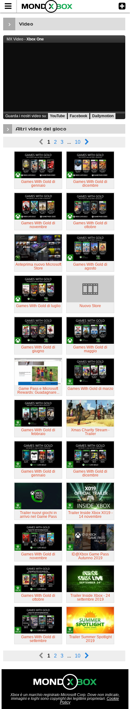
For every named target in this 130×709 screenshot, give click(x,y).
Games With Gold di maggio (90, 349)
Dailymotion (103, 116)
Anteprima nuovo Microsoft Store (38, 266)
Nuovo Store (90, 306)
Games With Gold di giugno (38, 349)
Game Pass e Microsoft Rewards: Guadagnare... (38, 390)
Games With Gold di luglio (38, 306)
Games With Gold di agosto (90, 266)
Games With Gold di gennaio (38, 183)
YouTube (57, 116)
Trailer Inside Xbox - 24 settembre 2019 (90, 597)
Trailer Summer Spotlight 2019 (90, 639)
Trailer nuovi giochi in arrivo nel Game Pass (38, 515)
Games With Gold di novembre (38, 225)
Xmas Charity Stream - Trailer (90, 432)
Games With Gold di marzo (90, 388)
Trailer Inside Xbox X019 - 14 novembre (90, 515)
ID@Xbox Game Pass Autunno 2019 (90, 556)
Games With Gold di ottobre (90, 225)
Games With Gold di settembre (38, 639)
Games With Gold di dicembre (90, 183)
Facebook (78, 116)
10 (77, 142)
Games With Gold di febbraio (38, 432)
